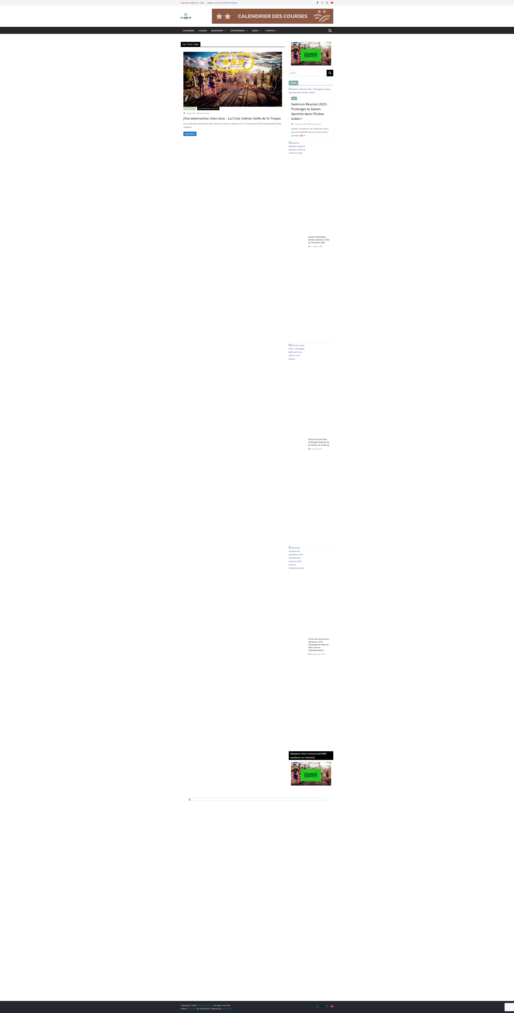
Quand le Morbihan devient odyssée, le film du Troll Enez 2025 (318, 240)
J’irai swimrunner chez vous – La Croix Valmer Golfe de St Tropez (232, 118)
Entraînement (237, 30)
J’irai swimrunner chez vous (208, 108)
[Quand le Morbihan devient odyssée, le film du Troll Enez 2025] (297, 241)
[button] (224, 31)
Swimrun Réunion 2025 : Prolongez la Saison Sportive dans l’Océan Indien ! (309, 111)
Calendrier (188, 30)
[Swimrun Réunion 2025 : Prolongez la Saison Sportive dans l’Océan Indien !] (311, 90)
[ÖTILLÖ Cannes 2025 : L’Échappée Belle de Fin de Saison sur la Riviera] (297, 444)
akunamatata (204, 113)
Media (255, 30)
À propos (270, 30)
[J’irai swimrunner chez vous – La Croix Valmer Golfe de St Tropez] (232, 79)
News (294, 98)
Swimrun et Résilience (224, 2)
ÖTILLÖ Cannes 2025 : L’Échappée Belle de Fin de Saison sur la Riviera (318, 442)
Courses (203, 30)
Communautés (189, 108)
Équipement (217, 30)
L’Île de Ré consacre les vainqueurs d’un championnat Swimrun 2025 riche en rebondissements (318, 645)
